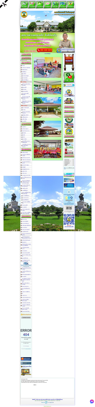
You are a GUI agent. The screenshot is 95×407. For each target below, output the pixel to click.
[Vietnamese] (30, 60)
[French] (25, 60)
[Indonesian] (27, 60)
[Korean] (29, 60)
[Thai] (20, 60)
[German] (26, 60)
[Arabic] (21, 60)
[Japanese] (28, 60)
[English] (24, 60)
